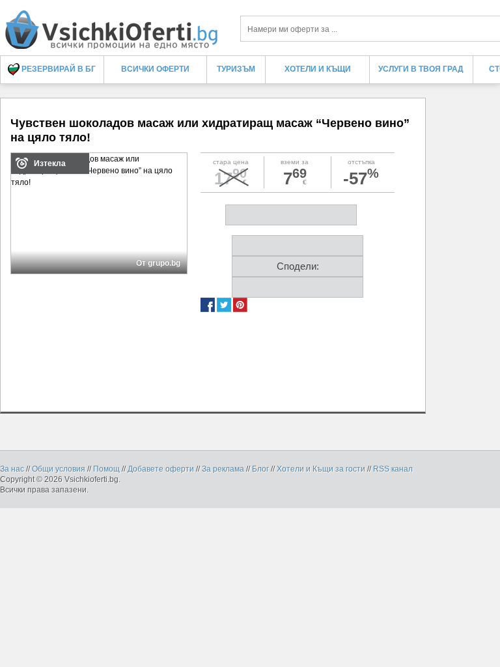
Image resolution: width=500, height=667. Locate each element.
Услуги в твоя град (421, 69)
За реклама (223, 469)
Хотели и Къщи (318, 69)
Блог (260, 469)
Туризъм (236, 69)
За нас (12, 469)
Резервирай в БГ (58, 69)
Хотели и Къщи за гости (321, 469)
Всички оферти (155, 69)
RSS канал (393, 469)
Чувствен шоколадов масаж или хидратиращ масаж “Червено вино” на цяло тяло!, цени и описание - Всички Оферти (110, 24)
